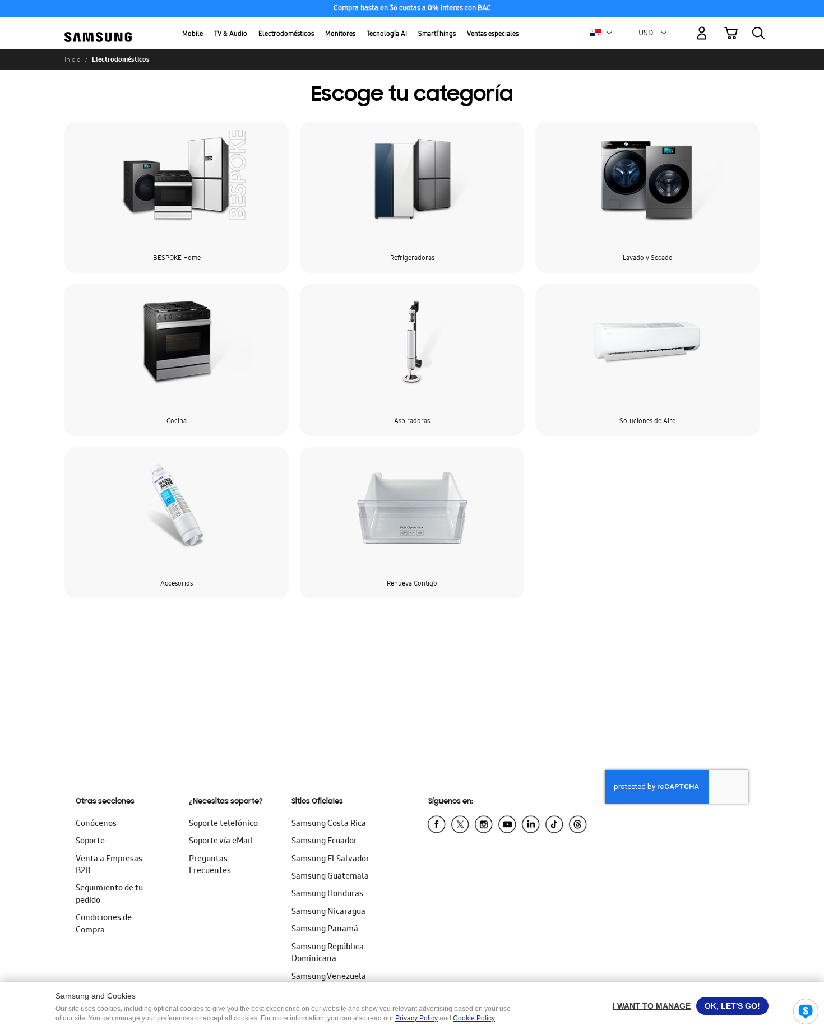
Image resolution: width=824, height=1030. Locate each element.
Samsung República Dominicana (327, 953)
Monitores (340, 34)
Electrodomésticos (286, 34)
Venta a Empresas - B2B (111, 865)
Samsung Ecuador (324, 841)
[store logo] (98, 26)
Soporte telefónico (223, 824)
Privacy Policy (416, 1018)
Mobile (192, 34)
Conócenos (96, 824)
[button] (609, 33)
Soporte (90, 841)
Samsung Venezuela (328, 977)
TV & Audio (230, 34)
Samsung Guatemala (330, 877)
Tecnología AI (387, 34)
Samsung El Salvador (330, 859)
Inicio (72, 59)
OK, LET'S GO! (732, 1005)
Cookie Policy (474, 1018)
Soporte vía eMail (221, 841)
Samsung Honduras (327, 894)
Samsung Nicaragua (328, 912)
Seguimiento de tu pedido (109, 894)
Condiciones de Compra (104, 924)
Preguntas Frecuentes (210, 865)
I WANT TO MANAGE (652, 1005)
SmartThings (437, 34)
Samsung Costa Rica (328, 824)
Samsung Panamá (324, 929)
